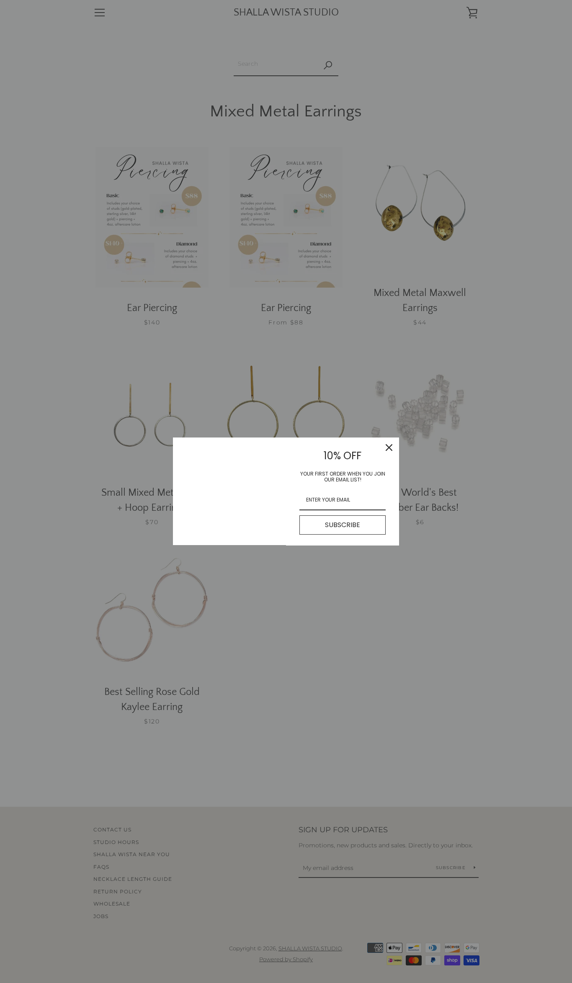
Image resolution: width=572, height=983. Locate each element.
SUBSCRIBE (342, 525)
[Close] (389, 447)
